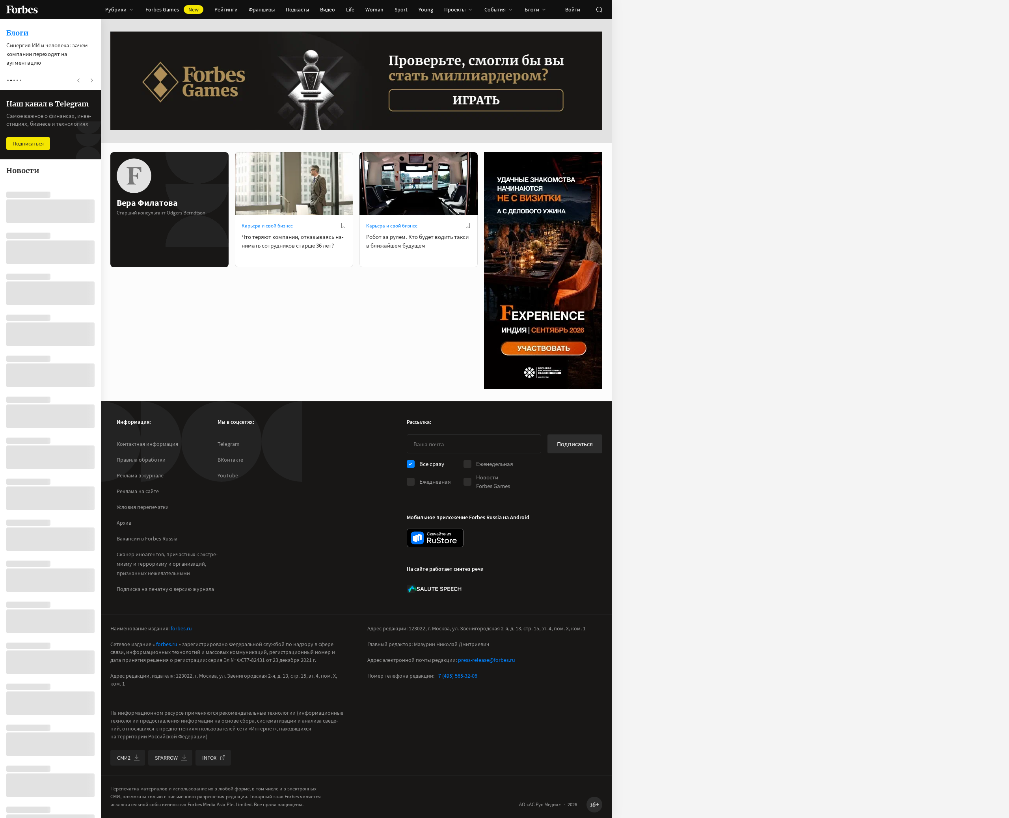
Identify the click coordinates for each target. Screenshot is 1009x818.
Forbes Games (172, 9)
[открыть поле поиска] (599, 9)
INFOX (209, 757)
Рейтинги (226, 9)
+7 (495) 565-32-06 (456, 675)
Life (350, 9)
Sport (401, 9)
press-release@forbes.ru (486, 659)
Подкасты (297, 9)
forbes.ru (181, 628)
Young (426, 9)
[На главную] (22, 9)
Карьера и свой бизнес (267, 225)
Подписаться (575, 444)
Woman (374, 9)
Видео (327, 9)
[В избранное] (343, 225)
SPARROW (166, 757)
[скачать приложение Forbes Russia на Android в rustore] (435, 538)
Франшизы (262, 9)
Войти (572, 9)
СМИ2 (123, 757)
